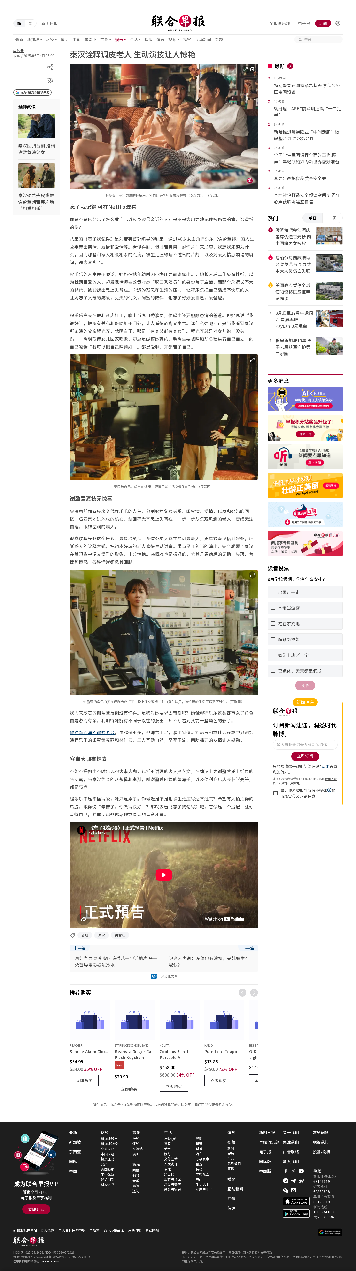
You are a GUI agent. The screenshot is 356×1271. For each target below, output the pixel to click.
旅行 (167, 1153)
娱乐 (119, 39)
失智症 (120, 935)
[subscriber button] (337, 23)
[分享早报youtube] (301, 1171)
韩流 (135, 1185)
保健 (149, 39)
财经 (50, 39)
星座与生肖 (204, 1189)
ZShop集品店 (113, 1230)
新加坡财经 (109, 1143)
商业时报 (152, 1230)
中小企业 (107, 1174)
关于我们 (291, 1132)
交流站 (137, 1148)
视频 (172, 39)
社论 (135, 1138)
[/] (178, 23)
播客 (187, 39)
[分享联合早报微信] (286, 1190)
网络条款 (47, 1230)
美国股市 (107, 1169)
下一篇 (248, 948)
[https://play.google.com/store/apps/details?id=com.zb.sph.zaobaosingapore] (296, 1213)
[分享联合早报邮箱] (293, 1190)
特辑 (199, 1169)
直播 (230, 1168)
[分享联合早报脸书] (286, 1171)
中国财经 (107, 1153)
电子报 (304, 23)
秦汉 (101, 935)
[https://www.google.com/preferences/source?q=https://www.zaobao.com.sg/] (330, 1232)
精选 (199, 1164)
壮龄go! (170, 1138)
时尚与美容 (172, 1184)
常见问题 (321, 1132)
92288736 (325, 1217)
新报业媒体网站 (25, 1230)
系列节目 (234, 1163)
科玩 (199, 1143)
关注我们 (291, 1142)
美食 (167, 1148)
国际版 (265, 1161)
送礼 (135, 1190)
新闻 (230, 1148)
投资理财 (107, 1159)
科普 (199, 1148)
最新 (19, 39)
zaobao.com (49, 1261)
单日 (313, 218)
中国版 (265, 1171)
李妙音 (18, 50)
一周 (332, 218)
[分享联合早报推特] (293, 1171)
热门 (199, 1179)
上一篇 (80, 948)
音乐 (135, 1180)
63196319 (321, 1181)
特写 (167, 1143)
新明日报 (49, 23)
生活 (134, 39)
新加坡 (33, 39)
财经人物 (107, 1184)
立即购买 (84, 1080)
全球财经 (107, 1148)
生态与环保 (172, 1179)
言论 (104, 39)
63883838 (321, 1191)
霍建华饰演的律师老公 (92, 732)
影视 (84, 935)
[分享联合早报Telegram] (293, 1181)
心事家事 (202, 1159)
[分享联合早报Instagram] (286, 1181)
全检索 (94, 1230)
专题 (219, 39)
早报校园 (202, 1174)
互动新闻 (203, 39)
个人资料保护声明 (71, 1230)
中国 (77, 39)
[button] (338, 23)
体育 (160, 39)
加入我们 (291, 1161)
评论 (135, 1143)
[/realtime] (290, 66)
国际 (65, 39)
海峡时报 (134, 1230)
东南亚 (91, 39)
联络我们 (321, 1142)
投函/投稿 (322, 1152)
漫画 (135, 1153)
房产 (104, 1164)
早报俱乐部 (280, 23)
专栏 (167, 1169)
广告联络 (291, 1152)
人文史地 (171, 1164)
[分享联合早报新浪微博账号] (301, 1181)
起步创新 (107, 1179)
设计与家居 (172, 1189)
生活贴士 (202, 1184)
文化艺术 (171, 1159)
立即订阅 (36, 1209)
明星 (135, 1170)
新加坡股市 (109, 1138)
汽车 (199, 1153)
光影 (199, 1138)
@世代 (169, 1174)
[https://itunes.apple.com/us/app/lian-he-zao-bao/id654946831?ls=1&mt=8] (296, 1201)
